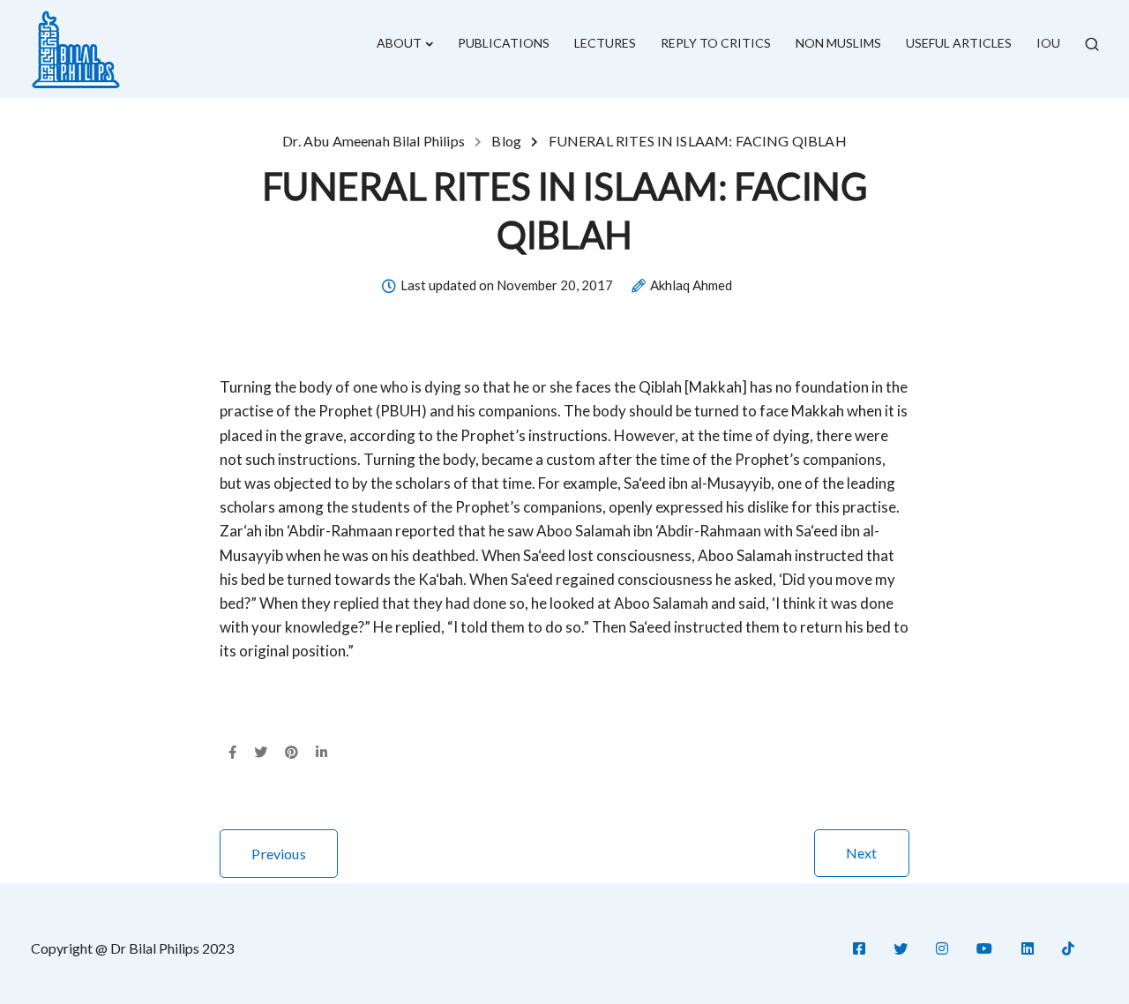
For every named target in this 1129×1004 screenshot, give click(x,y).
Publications (504, 42)
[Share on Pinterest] (291, 752)
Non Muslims (838, 42)
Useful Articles (959, 42)
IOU (1048, 42)
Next (862, 852)
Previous (278, 853)
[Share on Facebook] (232, 752)
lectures (605, 42)
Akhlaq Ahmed (691, 286)
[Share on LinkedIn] (321, 752)
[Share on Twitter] (260, 752)
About (399, 42)
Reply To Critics (716, 42)
